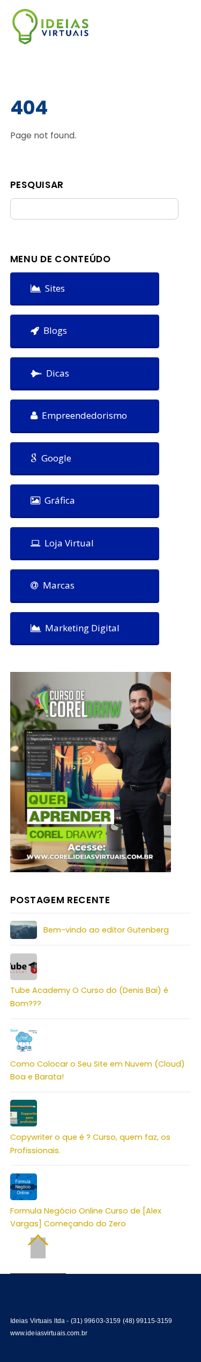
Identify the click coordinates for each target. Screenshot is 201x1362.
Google (54, 458)
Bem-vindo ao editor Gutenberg (106, 930)
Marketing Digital (80, 628)
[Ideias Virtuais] (50, 39)
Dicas (55, 373)
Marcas (57, 585)
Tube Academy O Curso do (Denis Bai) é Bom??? (89, 996)
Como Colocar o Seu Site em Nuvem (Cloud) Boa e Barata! (97, 1070)
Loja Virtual (67, 543)
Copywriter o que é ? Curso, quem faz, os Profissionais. (90, 1143)
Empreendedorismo (82, 415)
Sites (53, 288)
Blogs (53, 330)
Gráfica (57, 500)
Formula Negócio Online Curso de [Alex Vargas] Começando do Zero (85, 1217)
